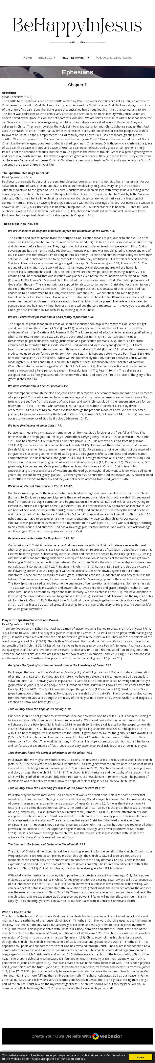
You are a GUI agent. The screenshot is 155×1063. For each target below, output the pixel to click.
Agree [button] (140, 1057)
